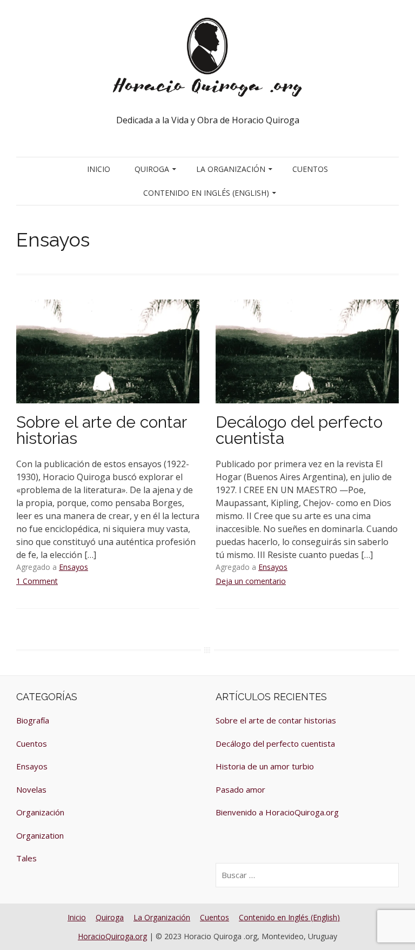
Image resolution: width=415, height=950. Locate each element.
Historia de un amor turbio (265, 766)
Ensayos (73, 567)
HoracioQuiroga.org (112, 936)
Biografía (32, 720)
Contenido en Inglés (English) (206, 193)
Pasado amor (240, 789)
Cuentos (310, 169)
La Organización (230, 169)
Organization (40, 835)
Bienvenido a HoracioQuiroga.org (277, 812)
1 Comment (37, 581)
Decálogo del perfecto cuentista (299, 430)
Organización (40, 812)
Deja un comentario (251, 581)
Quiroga (152, 169)
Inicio (98, 169)
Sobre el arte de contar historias (101, 430)
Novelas (31, 789)
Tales (26, 858)
